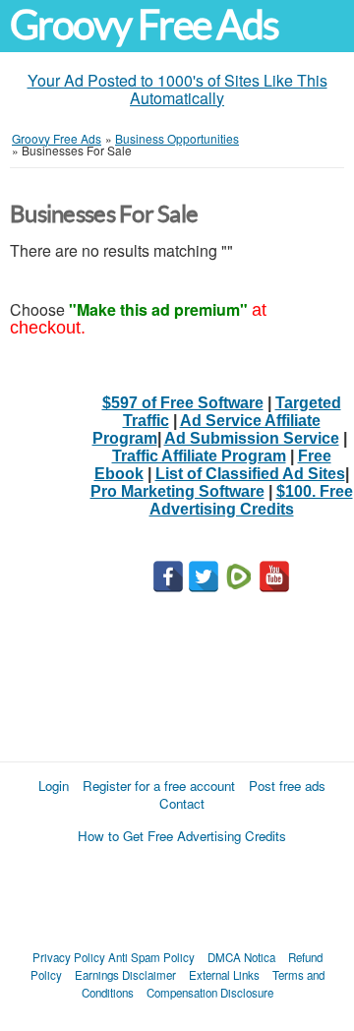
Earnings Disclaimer (125, 975)
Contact (182, 803)
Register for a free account (159, 785)
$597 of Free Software (183, 402)
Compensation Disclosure (210, 993)
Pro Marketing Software (177, 491)
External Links (224, 975)
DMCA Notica (241, 957)
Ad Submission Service (251, 438)
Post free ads (287, 785)
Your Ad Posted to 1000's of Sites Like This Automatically (177, 89)
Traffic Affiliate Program (199, 456)
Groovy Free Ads (144, 25)
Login (53, 785)
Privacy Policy (68, 957)
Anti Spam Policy (151, 957)
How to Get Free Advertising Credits (182, 835)
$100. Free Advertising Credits (251, 500)
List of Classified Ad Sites (250, 473)
